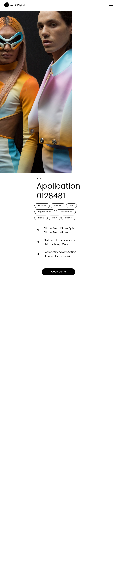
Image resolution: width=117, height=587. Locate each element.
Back (39, 178)
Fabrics (42, 205)
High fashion (44, 211)
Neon (41, 217)
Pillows (58, 205)
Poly (54, 217)
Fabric (68, 217)
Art (71, 205)
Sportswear (66, 211)
